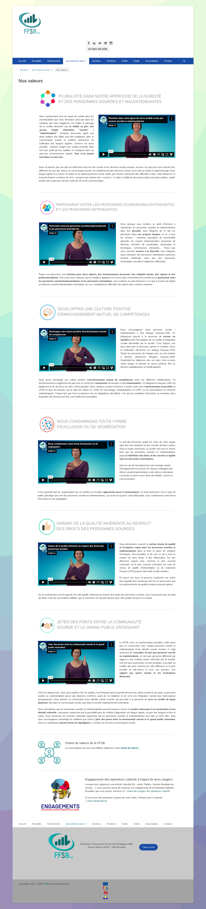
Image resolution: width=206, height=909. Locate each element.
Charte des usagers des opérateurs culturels (148, 791)
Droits (125, 61)
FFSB (46, 884)
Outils (136, 61)
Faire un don (148, 847)
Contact (168, 61)
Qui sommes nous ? (76, 61)
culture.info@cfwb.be (96, 801)
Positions (111, 61)
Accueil (22, 61)
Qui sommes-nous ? (42, 70)
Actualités (36, 61)
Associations (152, 61)
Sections (96, 61)
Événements (54, 61)
